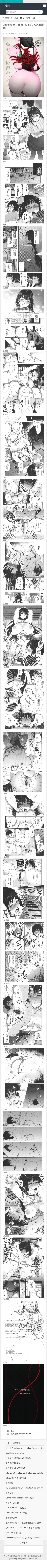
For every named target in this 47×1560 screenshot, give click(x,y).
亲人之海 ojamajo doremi (21, 1434)
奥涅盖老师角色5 (13, 1463)
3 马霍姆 (9, 1483)
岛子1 (13, 1431)
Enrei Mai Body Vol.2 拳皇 (16, 1513)
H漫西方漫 (30, 18)
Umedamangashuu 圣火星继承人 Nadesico (23, 1538)
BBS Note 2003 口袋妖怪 (16, 1508)
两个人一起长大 (12, 1503)
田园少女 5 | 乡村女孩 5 (15, 1468)
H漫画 (6, 5)
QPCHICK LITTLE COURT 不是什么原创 (23, 1528)
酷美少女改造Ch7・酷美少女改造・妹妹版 (23, 1523)
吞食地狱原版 (11, 1518)
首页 (22, 18)
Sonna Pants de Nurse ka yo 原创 (20, 1498)
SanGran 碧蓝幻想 (13, 1533)
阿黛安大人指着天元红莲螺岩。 (19, 1458)
